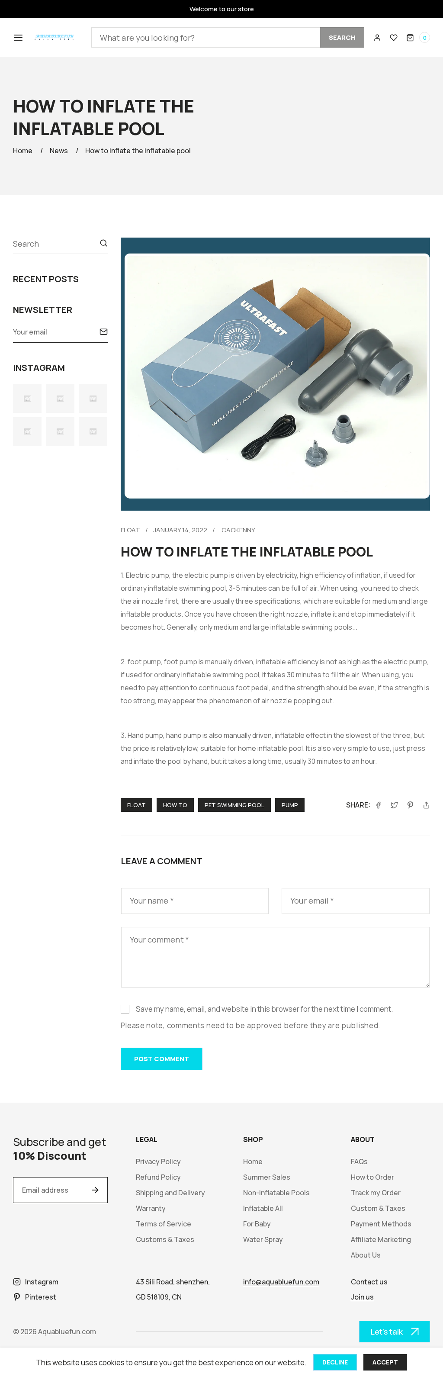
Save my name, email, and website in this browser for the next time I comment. (264, 1009)
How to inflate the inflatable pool (138, 150)
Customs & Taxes (165, 1239)
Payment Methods (381, 1224)
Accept (385, 1362)
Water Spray (263, 1239)
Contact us (369, 1282)
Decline (335, 1362)
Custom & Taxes (378, 1208)
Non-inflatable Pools (276, 1192)
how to (175, 805)
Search (342, 37)
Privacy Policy (158, 1161)
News (59, 150)
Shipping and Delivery (170, 1192)
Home (22, 150)
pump (290, 805)
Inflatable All (263, 1208)
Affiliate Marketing (381, 1239)
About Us (366, 1255)
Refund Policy (158, 1177)
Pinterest (40, 1297)
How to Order (372, 1177)
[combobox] (227, 37)
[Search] (104, 243)
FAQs (359, 1161)
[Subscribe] (104, 332)
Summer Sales (266, 1177)
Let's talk (387, 1331)
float (130, 529)
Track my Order (376, 1192)
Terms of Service (163, 1224)
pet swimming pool (234, 805)
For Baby (257, 1224)
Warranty (151, 1208)
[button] (17, 37)
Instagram (41, 1282)
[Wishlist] (394, 38)
